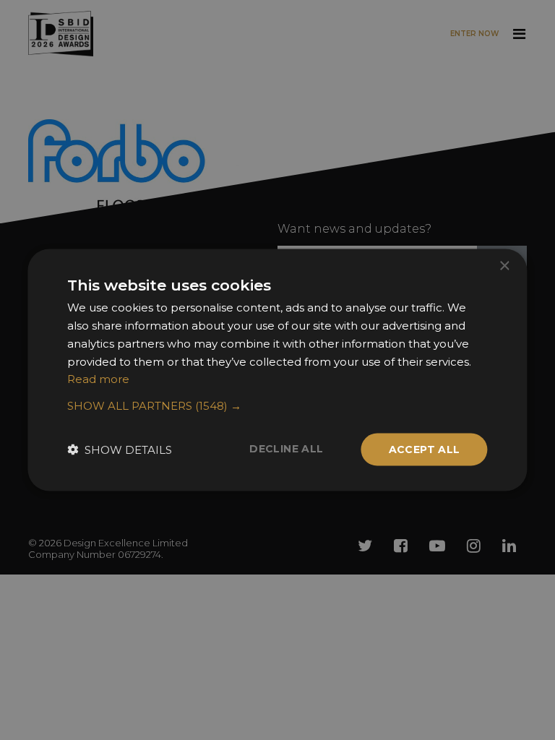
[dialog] (277, 370)
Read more (98, 379)
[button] (277, 406)
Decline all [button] (286, 448)
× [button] (504, 266)
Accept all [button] (424, 449)
